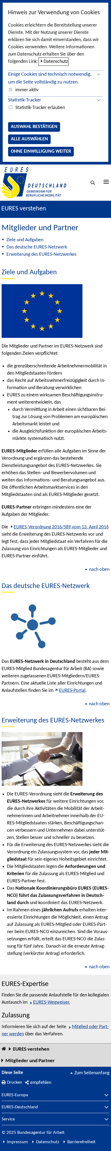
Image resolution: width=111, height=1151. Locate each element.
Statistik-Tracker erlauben (40, 107)
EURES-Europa (15, 1095)
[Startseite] (4, 1049)
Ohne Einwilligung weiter (41, 151)
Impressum (17, 1142)
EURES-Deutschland (20, 1107)
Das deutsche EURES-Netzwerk (36, 247)
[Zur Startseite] (34, 182)
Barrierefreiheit (81, 1142)
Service (8, 1119)
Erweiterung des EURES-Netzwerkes (41, 254)
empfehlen (40, 1082)
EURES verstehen (23, 209)
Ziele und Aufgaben (24, 240)
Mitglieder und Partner (30, 1061)
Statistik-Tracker (24, 100)
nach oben (99, 569)
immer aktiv (27, 90)
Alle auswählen (29, 139)
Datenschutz (56, 61)
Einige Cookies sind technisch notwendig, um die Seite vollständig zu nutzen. (50, 78)
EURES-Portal (72, 690)
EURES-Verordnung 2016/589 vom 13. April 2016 (61, 527)
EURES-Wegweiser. (51, 1002)
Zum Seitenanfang (91, 1073)
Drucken (14, 1082)
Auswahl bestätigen (34, 126)
